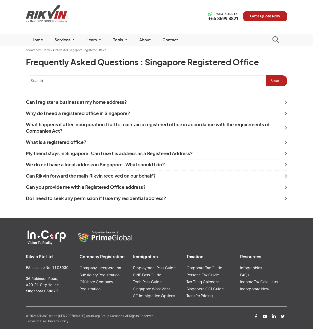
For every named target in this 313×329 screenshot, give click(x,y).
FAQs (244, 275)
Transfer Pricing (200, 296)
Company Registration (102, 257)
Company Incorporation (100, 268)
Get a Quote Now (265, 16)
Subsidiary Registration (100, 275)
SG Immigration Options (154, 296)
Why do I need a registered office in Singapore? (78, 113)
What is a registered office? (56, 142)
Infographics (251, 268)
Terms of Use (36, 321)
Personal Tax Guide (203, 275)
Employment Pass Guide (154, 268)
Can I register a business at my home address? (76, 102)
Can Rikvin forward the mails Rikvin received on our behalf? (91, 176)
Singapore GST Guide (205, 289)
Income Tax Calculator (259, 282)
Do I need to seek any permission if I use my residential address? (96, 198)
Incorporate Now (254, 289)
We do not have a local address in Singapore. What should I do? (95, 165)
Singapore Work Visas (151, 289)
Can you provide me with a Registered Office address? (86, 187)
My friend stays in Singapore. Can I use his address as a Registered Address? (109, 153)
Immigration (145, 257)
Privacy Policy (58, 321)
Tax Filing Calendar (203, 282)
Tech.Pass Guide (147, 282)
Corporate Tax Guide (204, 268)
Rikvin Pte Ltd (56, 14)
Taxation (195, 257)
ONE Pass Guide (147, 275)
